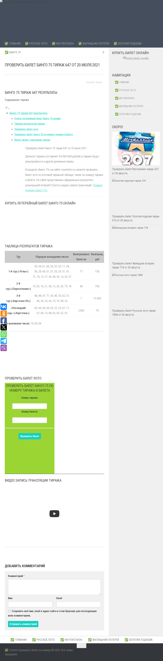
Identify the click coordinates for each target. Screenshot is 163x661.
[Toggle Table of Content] (7, 108)
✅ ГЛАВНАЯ (13, 43)
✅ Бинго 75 (13, 52)
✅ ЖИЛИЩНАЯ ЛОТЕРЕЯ (93, 43)
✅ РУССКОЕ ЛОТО (36, 43)
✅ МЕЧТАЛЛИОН (63, 43)
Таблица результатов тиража (29, 123)
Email (59, 598)
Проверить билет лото (26, 129)
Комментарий (16, 576)
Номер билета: (29, 411)
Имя (10, 598)
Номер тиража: (29, 397)
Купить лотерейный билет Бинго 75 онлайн (37, 118)
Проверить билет (29, 436)
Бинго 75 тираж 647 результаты (28, 113)
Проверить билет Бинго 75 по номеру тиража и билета (43, 134)
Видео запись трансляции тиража (32, 139)
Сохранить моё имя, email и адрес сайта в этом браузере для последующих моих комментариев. (52, 613)
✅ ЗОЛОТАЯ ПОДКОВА (128, 43)
